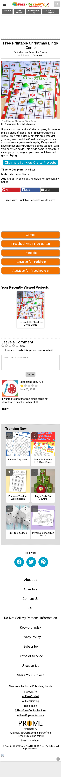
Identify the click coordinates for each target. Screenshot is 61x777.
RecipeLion (30, 705)
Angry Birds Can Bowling (43, 497)
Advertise (30, 589)
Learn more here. (30, 740)
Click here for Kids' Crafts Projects (30, 162)
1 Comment (36, 55)
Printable (31, 253)
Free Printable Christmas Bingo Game (30, 323)
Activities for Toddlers (30, 262)
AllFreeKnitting (30, 701)
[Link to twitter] (31, 562)
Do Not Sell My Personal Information (30, 618)
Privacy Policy (30, 637)
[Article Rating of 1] (23, 55)
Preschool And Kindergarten (30, 244)
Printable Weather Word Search (17, 497)
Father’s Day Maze (17, 459)
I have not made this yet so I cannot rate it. (29, 350)
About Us (30, 580)
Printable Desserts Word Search (37, 200)
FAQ (31, 608)
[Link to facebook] (19, 562)
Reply (5, 408)
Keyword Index (30, 627)
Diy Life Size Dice (18, 533)
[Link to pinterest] (43, 562)
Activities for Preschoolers (30, 270)
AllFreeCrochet (30, 696)
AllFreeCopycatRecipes (30, 715)
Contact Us (30, 599)
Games (30, 235)
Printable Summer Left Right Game (43, 461)
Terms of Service (30, 656)
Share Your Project (30, 675)
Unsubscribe (30, 666)
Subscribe (30, 646)
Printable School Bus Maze (43, 534)
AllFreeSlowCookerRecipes (30, 710)
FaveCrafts (30, 691)
